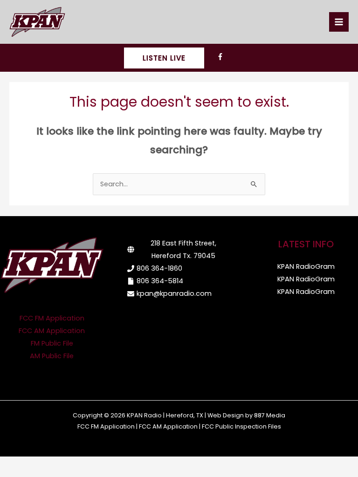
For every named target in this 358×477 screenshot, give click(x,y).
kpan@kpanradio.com (174, 293)
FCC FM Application (52, 318)
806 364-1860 (159, 268)
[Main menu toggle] (339, 22)
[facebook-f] (221, 57)
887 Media (269, 415)
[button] (164, 58)
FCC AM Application (52, 330)
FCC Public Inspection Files (241, 426)
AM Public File (52, 356)
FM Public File (52, 343)
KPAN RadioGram (306, 266)
